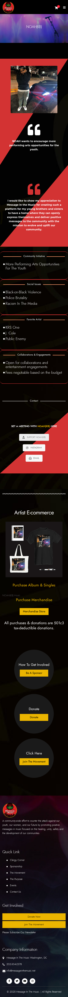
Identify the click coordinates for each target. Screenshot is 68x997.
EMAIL (36, 458)
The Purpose (16, 879)
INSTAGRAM (36, 448)
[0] (56, 8)
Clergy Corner (17, 860)
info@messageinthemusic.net (20, 970)
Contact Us (15, 892)
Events (13, 885)
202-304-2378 (14, 964)
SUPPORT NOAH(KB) (36, 437)
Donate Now (34, 917)
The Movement (17, 873)
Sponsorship (16, 866)
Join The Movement (34, 924)
